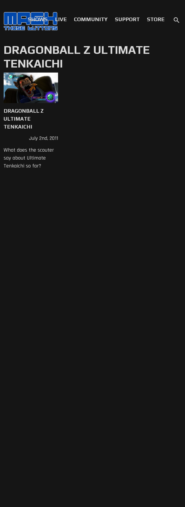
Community (91, 19)
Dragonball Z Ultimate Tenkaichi (24, 119)
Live (61, 19)
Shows (38, 19)
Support (127, 19)
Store (156, 19)
